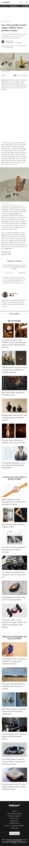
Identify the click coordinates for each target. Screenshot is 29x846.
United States (8, 248)
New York (4, 80)
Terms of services (19, 277)
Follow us (17, 75)
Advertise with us (14, 823)
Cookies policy (14, 821)
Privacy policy (14, 818)
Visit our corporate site (17, 840)
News (20, 42)
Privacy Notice (21, 278)
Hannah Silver (10, 41)
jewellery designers (14, 213)
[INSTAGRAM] (13, 295)
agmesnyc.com (5, 254)
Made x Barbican (13, 6)
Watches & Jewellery (6, 21)
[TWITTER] (11, 295)
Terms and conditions (14, 816)
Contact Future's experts (14, 813)
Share (5, 75)
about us (14, 811)
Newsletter (25, 75)
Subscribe (21, 2)
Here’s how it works (9, 47)
